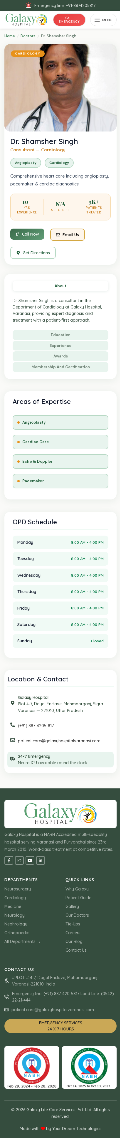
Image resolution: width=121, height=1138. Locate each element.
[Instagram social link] (19, 860)
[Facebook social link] (8, 860)
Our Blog (74, 941)
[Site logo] (26, 19)
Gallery (72, 906)
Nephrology (15, 924)
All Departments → (22, 941)
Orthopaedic (16, 932)
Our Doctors (77, 915)
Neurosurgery (17, 889)
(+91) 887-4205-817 (36, 725)
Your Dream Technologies (77, 1128)
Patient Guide (78, 897)
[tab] (60, 286)
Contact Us (76, 950)
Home (9, 36)
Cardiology (15, 897)
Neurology (14, 915)
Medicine (12, 906)
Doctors (28, 36)
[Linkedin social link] (40, 860)
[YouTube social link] (30, 860)
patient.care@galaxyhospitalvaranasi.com (59, 741)
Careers (72, 932)
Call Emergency (69, 20)
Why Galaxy (77, 889)
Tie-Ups (72, 924)
